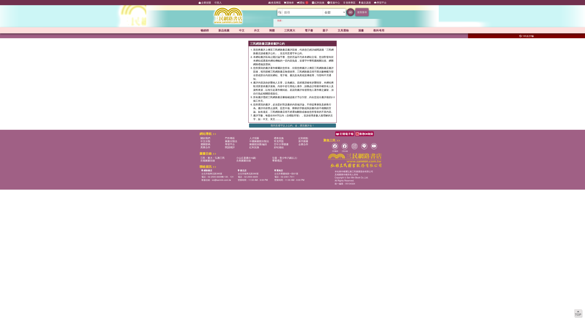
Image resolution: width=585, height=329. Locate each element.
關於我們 (205, 138)
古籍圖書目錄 (207, 160)
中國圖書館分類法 (259, 141)
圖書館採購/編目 (258, 144)
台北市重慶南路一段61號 (286, 173)
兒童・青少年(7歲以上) (284, 157)
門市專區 (230, 138)
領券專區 (350, 2)
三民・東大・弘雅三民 (212, 157)
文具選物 (343, 30)
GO (350, 12)
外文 (257, 30)
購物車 (290, 2)
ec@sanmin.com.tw (221, 179)
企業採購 (206, 2)
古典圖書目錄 (243, 160)
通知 (303, 2)
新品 (223, 30)
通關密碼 (205, 144)
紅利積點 (303, 138)
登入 (219, 2)
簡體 (272, 30)
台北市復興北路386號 (211, 173)
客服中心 (335, 2)
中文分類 (205, 141)
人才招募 (254, 138)
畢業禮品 (277, 160)
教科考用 (378, 30)
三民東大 (289, 30)
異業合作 (205, 147)
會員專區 (276, 2)
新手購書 (303, 141)
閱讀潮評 (230, 147)
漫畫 (361, 30)
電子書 (309, 30)
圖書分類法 (231, 141)
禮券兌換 (279, 138)
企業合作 (303, 144)
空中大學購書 (281, 144)
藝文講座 (366, 2)
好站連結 (279, 147)
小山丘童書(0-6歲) (246, 157)
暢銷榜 (205, 30)
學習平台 (381, 2)
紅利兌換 (319, 2)
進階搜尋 (362, 12)
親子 (325, 30)
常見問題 (279, 141)
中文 (242, 30)
